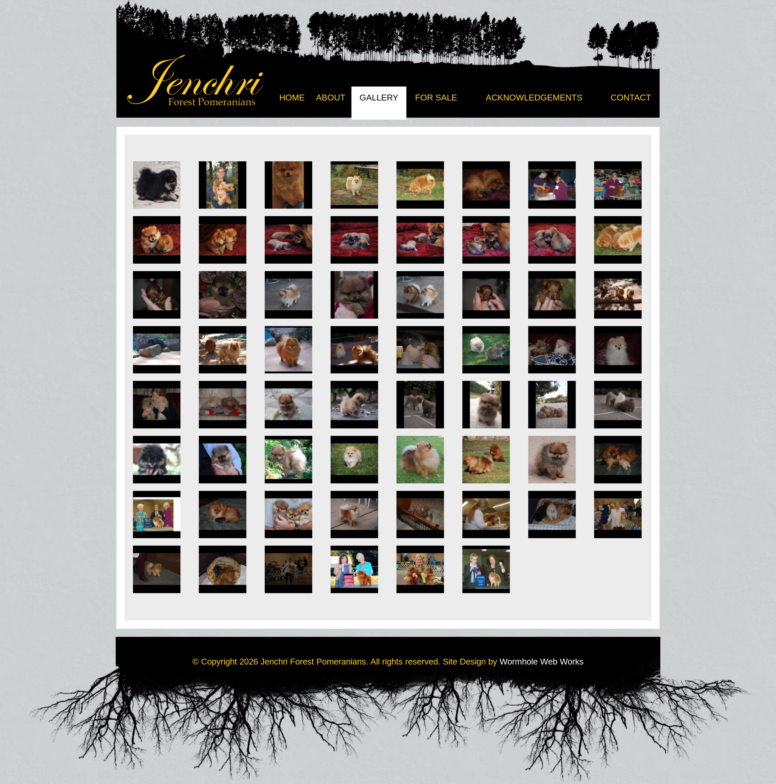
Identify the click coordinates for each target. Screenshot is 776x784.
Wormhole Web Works (542, 661)
